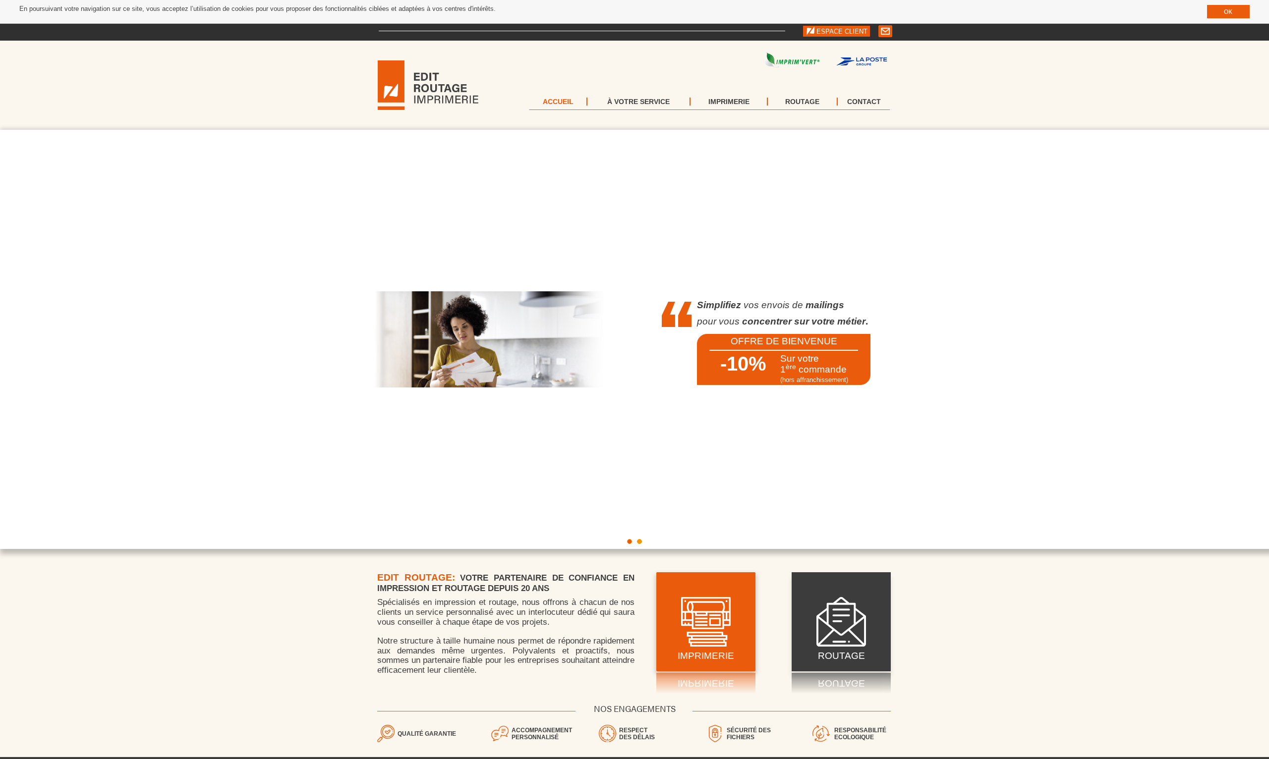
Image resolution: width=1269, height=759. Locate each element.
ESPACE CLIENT (841, 31)
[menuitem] (558, 101)
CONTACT (864, 102)
